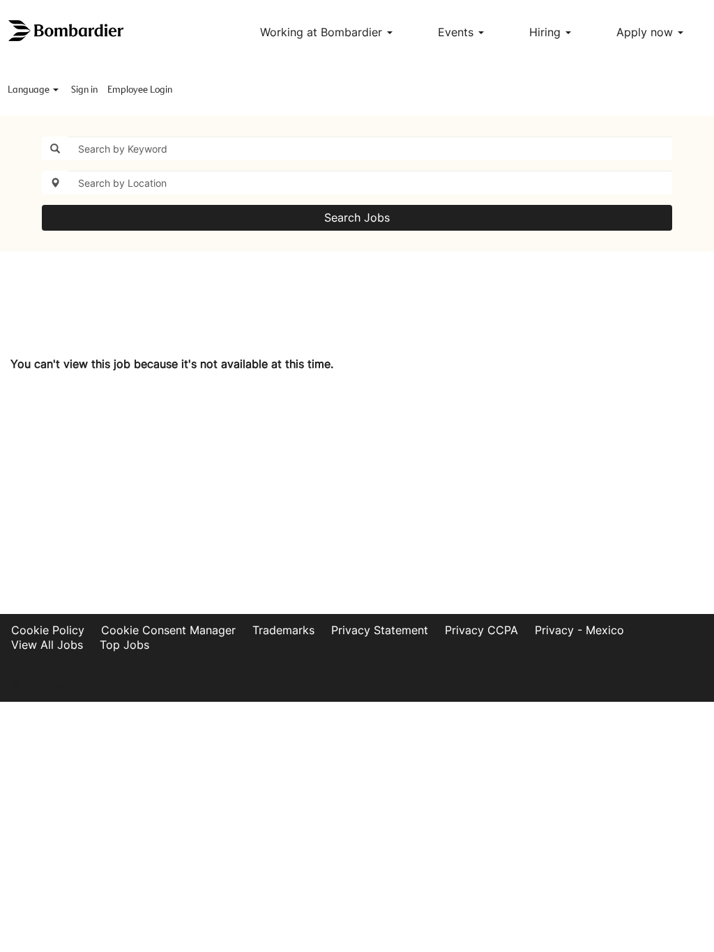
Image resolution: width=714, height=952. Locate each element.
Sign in (84, 90)
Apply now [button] (646, 32)
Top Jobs (124, 645)
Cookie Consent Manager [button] (168, 630)
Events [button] (457, 32)
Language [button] (30, 90)
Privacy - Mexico (579, 630)
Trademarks (283, 630)
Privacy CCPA (481, 630)
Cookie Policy (47, 630)
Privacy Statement (379, 630)
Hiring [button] (546, 32)
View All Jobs (47, 645)
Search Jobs (357, 217)
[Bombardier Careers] (67, 31)
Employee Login (139, 90)
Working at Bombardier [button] (323, 32)
